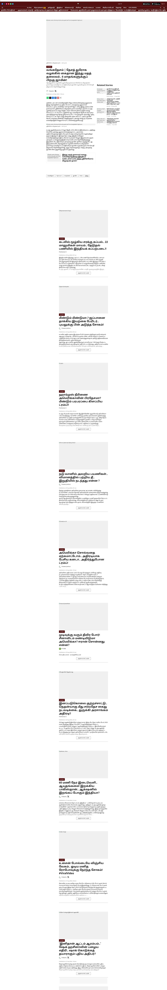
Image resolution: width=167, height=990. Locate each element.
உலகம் (98, 7)
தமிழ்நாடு (51, 7)
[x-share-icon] (50, 98)
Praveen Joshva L (66, 328)
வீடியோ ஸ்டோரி (108, 7)
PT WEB (64, 648)
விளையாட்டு (69, 7)
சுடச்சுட (29, 7)
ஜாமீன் (75, 176)
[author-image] (47, 91)
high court (59, 176)
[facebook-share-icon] (53, 98)
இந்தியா (60, 7)
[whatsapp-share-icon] (48, 98)
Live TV (120, 4)
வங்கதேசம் (50, 176)
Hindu (81, 176)
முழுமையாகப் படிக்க (83, 273)
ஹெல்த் (118, 7)
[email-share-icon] (58, 98)
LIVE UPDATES (133, 7)
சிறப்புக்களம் (38, 7)
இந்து (86, 176)
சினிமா (78, 7)
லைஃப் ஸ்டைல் (88, 7)
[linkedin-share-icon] (55, 98)
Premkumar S (62, 252)
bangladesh (67, 176)
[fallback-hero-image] (101, 91)
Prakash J (51, 91)
